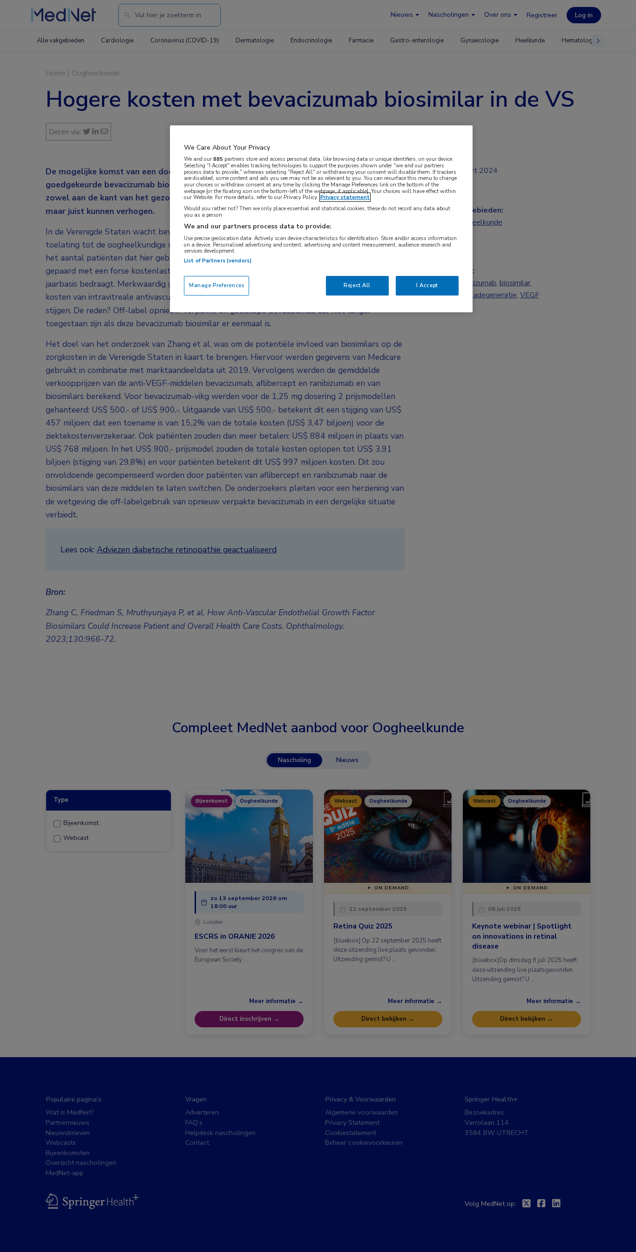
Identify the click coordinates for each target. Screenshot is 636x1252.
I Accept (427, 285)
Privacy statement (345, 197)
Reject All (357, 285)
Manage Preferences (216, 285)
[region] (321, 218)
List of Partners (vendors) (217, 260)
